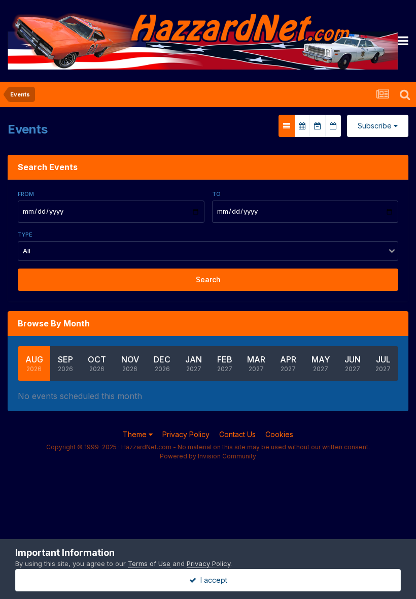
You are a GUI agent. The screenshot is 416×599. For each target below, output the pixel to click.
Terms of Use (149, 563)
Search (208, 279)
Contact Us (237, 434)
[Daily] (333, 126)
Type (25, 234)
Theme (136, 434)
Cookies (279, 434)
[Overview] (287, 126)
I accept (211, 580)
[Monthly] (302, 126)
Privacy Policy (186, 434)
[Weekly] (317, 126)
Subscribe (376, 125)
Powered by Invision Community (208, 456)
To (216, 193)
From (26, 193)
